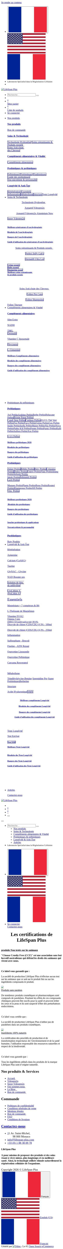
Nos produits (14, 124)
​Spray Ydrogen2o (16, 218)
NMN (30, 691)
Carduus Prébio (33, 420)
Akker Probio (14, 469)
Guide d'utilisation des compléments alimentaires (28, 370)
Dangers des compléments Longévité (34, 712)
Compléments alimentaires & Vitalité (26, 156)
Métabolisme (27, 194)
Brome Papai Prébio (23, 417)
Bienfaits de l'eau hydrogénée (20, 232)
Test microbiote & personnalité (22, 179)
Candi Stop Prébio (16, 420)
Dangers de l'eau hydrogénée (19, 237)
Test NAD (11, 742)
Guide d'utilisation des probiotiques (22, 514)
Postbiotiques (39, 174)
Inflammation (13, 194)
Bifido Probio (27, 469)
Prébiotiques (13, 174)
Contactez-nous (14, 795)
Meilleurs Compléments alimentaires (23, 356)
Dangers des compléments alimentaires (24, 365)
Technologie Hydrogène (19, 142)
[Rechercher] (37, 95)
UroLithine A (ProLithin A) (14, 592)
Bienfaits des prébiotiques (18, 447)
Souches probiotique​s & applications (23, 522)
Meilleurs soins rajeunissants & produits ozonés (20, 273)
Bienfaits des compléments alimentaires (24, 361)
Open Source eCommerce (41, 1246)
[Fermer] (2, 821)
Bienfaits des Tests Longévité (19, 755)
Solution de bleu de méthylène (15, 584)
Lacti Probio (13, 480)
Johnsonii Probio (28, 477)
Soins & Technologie (17, 136)
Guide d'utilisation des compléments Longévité (35, 717)
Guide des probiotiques (18, 177)
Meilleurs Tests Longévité (18, 747)
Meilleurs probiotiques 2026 (19, 499)
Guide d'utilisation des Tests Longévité (24, 766)
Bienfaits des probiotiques (18, 504)
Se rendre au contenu (11, 2)
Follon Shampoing (35, 299)
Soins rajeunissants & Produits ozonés (34, 248)
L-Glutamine (13, 350)
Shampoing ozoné (15, 270)
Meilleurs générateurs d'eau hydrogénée (24, 227)
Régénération (13, 191)
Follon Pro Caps (35, 294)
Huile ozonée (13, 267)
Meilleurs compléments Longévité (34, 700)
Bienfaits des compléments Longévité (34, 706)
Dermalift (12, 333)
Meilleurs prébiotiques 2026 (19, 442)
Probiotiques (26, 174)
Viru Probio (13, 491)
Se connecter (13, 113)
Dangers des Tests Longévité (19, 761)
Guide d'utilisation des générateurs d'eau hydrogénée (30, 242)
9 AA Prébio (13, 436)
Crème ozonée (13, 265)
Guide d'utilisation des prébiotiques (22, 457)
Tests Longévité (15, 731)
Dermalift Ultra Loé (34, 259)
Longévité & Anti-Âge (18, 185)
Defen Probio (20, 471)
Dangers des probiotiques (18, 509)
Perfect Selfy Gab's (34, 253)
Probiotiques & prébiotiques (22, 168)
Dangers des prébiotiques (18, 452)
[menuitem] (26, 52)
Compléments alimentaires (20, 162)
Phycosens (12, 344)
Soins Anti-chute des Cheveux (15, 149)
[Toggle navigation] (8, 815)
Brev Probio (40, 469)
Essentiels (26, 191)
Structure (37, 194)
